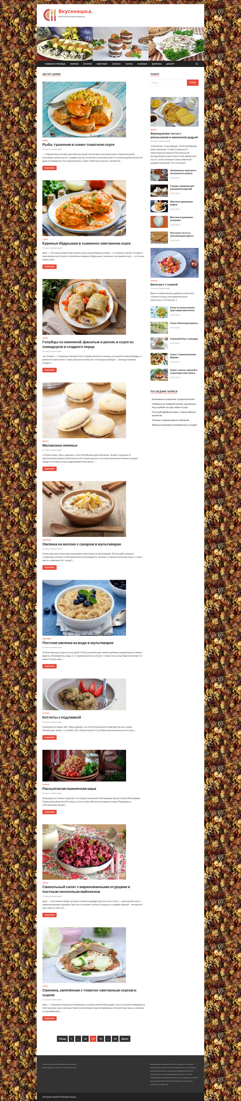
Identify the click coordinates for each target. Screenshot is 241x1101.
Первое (74, 64)
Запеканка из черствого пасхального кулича (183, 172)
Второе (87, 64)
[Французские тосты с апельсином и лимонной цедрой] (174, 127)
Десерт (170, 64)
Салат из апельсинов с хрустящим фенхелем (182, 309)
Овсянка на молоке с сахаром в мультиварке (81, 544)
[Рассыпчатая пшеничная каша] (93, 767)
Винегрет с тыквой (164, 284)
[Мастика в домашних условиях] (159, 227)
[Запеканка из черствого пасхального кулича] (159, 180)
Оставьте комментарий (52, 149)
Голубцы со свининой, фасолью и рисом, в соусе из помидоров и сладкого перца (88, 344)
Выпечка (157, 64)
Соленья (142, 64)
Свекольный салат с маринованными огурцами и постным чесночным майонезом (86, 889)
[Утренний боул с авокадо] (159, 348)
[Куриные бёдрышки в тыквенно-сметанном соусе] (93, 209)
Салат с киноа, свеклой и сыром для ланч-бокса (183, 371)
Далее (125, 1038)
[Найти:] (174, 83)
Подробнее (49, 168)
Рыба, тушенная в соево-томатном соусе (78, 144)
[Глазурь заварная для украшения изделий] (159, 195)
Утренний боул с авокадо (184, 338)
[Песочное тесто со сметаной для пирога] (159, 242)
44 (115, 1038)
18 (85, 1038)
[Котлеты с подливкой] (93, 695)
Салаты (116, 64)
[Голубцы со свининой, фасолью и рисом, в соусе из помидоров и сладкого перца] (93, 308)
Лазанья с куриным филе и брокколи (170, 420)
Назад (62, 1038)
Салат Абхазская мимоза (184, 323)
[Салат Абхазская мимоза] (159, 333)
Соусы (129, 64)
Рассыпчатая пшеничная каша (69, 788)
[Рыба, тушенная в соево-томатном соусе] (93, 111)
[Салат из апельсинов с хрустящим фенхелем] (159, 317)
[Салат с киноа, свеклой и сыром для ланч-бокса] (159, 379)
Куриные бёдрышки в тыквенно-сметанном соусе (86, 243)
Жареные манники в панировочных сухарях (174, 424)
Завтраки (102, 64)
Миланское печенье (59, 445)
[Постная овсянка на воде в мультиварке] (93, 609)
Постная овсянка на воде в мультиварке (78, 642)
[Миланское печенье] (93, 411)
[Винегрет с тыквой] (174, 278)
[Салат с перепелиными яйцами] (159, 364)
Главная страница (55, 64)
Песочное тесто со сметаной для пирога (181, 234)
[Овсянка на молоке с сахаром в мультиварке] (93, 510)
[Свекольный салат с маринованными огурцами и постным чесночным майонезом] (93, 853)
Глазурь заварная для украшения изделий (182, 187)
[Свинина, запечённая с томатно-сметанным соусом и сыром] (93, 956)
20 (100, 1038)
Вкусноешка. (75, 11)
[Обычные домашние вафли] (159, 211)
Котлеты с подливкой (61, 717)
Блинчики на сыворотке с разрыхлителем (173, 399)
